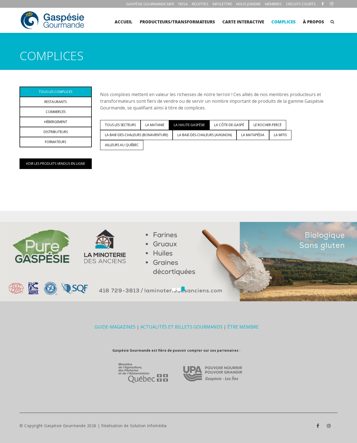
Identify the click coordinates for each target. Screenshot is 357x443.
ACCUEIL (123, 22)
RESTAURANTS (55, 101)
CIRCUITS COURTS (301, 3)
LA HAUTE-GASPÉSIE (189, 125)
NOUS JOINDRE (248, 3)
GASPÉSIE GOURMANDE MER (150, 3)
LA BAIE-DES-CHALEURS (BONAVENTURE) (136, 135)
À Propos (313, 22)
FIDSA (183, 3)
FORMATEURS (55, 141)
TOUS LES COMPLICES (55, 91)
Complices (283, 22)
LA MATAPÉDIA (252, 135)
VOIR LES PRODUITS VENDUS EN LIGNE (55, 163)
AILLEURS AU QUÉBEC (122, 145)
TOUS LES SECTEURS (120, 125)
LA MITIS (280, 135)
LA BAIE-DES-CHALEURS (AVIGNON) (204, 135)
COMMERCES (56, 111)
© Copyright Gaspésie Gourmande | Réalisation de (75, 425)
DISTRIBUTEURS (56, 131)
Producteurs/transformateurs (177, 22)
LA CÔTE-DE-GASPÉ (229, 125)
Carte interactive (243, 22)
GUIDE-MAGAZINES (115, 327)
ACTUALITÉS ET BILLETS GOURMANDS (181, 327)
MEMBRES (273, 3)
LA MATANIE (154, 125)
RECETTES (200, 3)
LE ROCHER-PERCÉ (267, 125)
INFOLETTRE (222, 3)
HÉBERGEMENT (55, 121)
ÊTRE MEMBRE (243, 327)
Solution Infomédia (148, 425)
